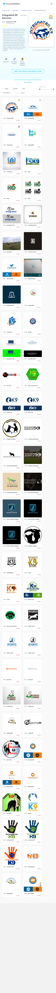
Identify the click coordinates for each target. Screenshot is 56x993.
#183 (25, 893)
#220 (25, 653)
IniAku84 (30, 733)
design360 (31, 145)
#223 (4, 626)
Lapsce (29, 813)
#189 (4, 840)
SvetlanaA (10, 706)
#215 (4, 679)
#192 (4, 813)
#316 (25, 278)
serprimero (31, 599)
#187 (4, 866)
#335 (25, 252)
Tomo (29, 572)
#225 (25, 599)
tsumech (8, 679)
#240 (4, 546)
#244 (26, 492)
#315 (4, 305)
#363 (25, 198)
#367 (25, 145)
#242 (4, 519)
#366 (4, 171)
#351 (4, 225)
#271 (4, 359)
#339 (25, 225)
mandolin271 (10, 840)
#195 (4, 786)
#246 (25, 465)
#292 (25, 332)
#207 (25, 706)
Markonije (10, 145)
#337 (4, 118)
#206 (4, 733)
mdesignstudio (32, 225)
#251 (4, 439)
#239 (25, 546)
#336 (4, 252)
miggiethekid (10, 21)
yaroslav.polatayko (33, 439)
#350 (25, 118)
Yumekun (9, 171)
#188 (25, 840)
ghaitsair (9, 252)
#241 (25, 519)
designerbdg (31, 278)
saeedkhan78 (10, 225)
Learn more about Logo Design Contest (28, 71)
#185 (25, 866)
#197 (4, 759)
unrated (6, 88)
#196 (25, 759)
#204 (26, 733)
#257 (25, 359)
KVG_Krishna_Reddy (12, 519)
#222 (25, 626)
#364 (4, 198)
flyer (29, 171)
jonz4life (9, 759)
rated (24, 88)
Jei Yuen (9, 385)
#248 (4, 465)
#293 (4, 332)
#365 (25, 171)
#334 (4, 278)
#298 (25, 305)
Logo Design (15, 10)
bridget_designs (11, 439)
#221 (4, 653)
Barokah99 (31, 118)
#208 (4, 706)
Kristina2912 (46, 50)
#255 (4, 385)
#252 (25, 412)
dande (30, 332)
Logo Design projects (26, 10)
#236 (4, 572)
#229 (4, 599)
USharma (9, 412)
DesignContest (11, 4)
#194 (25, 786)
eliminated (15, 88)
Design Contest (6, 10)
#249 (25, 439)
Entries (27, 82)
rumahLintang (32, 252)
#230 (25, 572)
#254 (25, 385)
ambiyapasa (31, 866)
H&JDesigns (10, 572)
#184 (4, 893)
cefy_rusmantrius (33, 385)
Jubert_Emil (31, 626)
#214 (25, 679)
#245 (4, 492)
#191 (25, 813)
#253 (4, 412)
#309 (4, 145)
